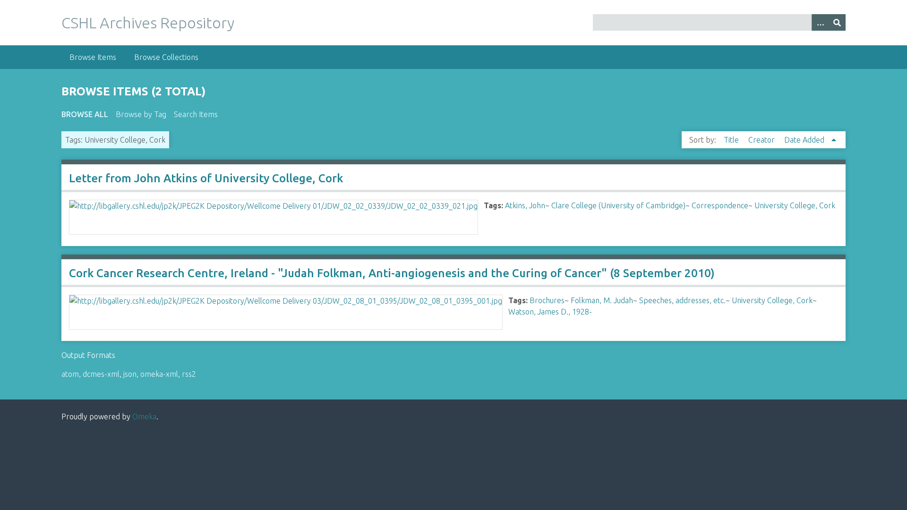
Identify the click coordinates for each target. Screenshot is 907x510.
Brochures (547, 300)
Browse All (84, 114)
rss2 (189, 374)
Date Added (805, 140)
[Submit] (837, 22)
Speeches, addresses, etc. (682, 300)
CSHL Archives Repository (147, 22)
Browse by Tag (141, 114)
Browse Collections (166, 57)
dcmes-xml (101, 374)
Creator (762, 140)
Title (732, 140)
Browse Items (92, 57)
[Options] (820, 22)
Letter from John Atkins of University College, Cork (206, 178)
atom (70, 374)
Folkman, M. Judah (602, 300)
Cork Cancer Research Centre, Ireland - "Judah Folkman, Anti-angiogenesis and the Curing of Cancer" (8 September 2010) (392, 273)
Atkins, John (525, 205)
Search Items (196, 114)
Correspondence (720, 205)
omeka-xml (159, 374)
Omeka (144, 416)
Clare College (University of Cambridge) (618, 205)
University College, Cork (794, 205)
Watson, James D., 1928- (550, 311)
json (130, 374)
